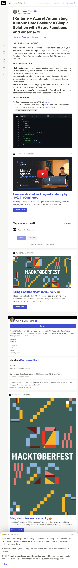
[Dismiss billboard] (75, 534)
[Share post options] (4, 74)
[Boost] (4, 67)
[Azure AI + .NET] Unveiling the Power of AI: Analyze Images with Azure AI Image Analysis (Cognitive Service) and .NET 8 (40, 384)
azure (43, 37)
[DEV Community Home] (3, 3)
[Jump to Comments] (4, 52)
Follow (42, 326)
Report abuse (50, 244)
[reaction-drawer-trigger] (4, 44)
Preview (32, 238)
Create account (69, 3)
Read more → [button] (20, 210)
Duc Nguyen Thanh (26, 11)
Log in (56, 3)
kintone (17, 37)
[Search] (10, 3)
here (47, 102)
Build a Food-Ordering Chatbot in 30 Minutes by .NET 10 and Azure (35, 375)
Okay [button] (6, 564)
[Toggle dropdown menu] (71, 153)
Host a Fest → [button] (20, 307)
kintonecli (34, 37)
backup (25, 37)
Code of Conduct (36, 244)
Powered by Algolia (42, 3)
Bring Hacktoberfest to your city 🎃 (36, 292)
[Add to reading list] (4, 60)
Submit (21, 238)
